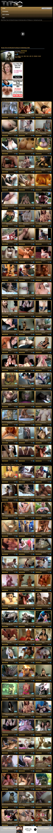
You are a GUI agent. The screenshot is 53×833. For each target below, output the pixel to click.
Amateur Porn (22, 52)
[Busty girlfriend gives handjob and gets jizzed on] (9, 120)
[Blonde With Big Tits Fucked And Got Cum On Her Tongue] (9, 174)
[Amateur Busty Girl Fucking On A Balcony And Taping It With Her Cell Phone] (43, 683)
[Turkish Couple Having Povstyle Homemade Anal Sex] (43, 809)
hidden (19, 57)
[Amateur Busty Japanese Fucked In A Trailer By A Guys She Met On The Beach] (9, 755)
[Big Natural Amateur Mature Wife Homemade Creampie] (9, 391)
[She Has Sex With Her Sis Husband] (43, 737)
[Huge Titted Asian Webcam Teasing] (26, 246)
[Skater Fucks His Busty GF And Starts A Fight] (43, 755)
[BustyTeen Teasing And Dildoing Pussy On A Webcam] (26, 502)
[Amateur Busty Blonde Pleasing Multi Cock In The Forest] (26, 538)
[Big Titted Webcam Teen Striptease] (26, 138)
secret (16, 57)
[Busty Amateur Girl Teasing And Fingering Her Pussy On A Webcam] (26, 665)
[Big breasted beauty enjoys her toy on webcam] (9, 336)
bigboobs (36, 56)
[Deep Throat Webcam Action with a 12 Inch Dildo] (26, 120)
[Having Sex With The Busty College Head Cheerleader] (43, 520)
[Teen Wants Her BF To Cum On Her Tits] (26, 737)
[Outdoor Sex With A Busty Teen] (43, 610)
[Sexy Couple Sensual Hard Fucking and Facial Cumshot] (26, 809)
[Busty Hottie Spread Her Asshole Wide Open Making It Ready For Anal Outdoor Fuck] (26, 755)
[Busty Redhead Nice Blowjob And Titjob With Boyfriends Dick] (9, 427)
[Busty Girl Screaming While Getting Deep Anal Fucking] (26, 773)
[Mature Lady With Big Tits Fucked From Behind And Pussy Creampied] (26, 683)
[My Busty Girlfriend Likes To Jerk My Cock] (43, 791)
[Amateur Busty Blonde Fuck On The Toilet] (9, 102)
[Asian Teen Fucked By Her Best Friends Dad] (9, 791)
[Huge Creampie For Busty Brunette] (9, 318)
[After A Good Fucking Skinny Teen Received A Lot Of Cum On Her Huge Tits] (43, 409)
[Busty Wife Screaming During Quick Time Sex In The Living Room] (9, 556)
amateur (19, 56)
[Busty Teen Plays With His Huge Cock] (43, 373)
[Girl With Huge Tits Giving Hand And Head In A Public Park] (9, 138)
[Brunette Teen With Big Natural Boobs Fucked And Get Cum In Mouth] (9, 502)
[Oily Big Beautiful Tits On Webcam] (9, 466)
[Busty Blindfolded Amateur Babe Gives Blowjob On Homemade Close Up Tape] (9, 192)
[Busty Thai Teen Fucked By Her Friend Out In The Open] (43, 318)
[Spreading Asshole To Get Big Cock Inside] (26, 228)
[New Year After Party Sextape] (9, 538)
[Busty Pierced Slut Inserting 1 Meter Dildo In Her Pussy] (9, 246)
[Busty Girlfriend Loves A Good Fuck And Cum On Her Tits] (9, 355)
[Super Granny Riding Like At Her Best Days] (26, 192)
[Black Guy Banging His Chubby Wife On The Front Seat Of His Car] (9, 610)
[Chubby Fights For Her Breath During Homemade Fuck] (43, 701)
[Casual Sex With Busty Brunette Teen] (43, 264)
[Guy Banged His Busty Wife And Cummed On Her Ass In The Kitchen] (26, 102)
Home (3, 8)
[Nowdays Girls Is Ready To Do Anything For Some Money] (43, 502)
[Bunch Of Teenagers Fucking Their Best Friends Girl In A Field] (9, 665)
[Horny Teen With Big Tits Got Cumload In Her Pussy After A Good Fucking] (9, 629)
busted (39, 56)
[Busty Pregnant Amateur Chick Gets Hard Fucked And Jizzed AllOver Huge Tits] (26, 409)
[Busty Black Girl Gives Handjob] (43, 592)
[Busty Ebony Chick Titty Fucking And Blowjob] (9, 592)
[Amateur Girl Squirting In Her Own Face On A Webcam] (43, 102)
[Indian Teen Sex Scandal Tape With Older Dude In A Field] (43, 773)
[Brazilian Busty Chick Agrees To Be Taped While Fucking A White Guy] (9, 210)
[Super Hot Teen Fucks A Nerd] (43, 665)
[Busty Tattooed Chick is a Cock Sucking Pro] (9, 264)
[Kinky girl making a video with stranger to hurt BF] (9, 300)
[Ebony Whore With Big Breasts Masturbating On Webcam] (9, 520)
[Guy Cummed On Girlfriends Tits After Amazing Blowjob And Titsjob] (43, 210)
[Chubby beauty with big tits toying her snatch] (26, 336)
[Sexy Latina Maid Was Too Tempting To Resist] (43, 629)
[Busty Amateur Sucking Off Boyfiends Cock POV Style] (43, 156)
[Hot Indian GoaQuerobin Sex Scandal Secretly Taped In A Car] (26, 373)
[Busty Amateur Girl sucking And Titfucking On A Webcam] (43, 538)
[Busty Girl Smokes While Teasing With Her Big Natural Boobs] (26, 210)
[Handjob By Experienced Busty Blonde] (26, 300)
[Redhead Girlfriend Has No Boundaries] (43, 282)
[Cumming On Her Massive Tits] (43, 174)
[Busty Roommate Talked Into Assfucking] (26, 574)
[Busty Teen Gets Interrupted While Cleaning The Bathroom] (9, 409)
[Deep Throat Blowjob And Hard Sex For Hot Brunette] (26, 520)
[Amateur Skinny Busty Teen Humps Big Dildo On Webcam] (43, 246)
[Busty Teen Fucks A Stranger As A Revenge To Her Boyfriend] (43, 647)
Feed (3, 17)
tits (32, 56)
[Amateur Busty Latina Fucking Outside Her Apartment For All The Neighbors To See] (26, 791)
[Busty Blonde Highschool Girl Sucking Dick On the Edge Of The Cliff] (26, 174)
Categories (5, 11)
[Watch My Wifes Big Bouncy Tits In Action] (43, 228)
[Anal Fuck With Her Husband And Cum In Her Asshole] (26, 629)
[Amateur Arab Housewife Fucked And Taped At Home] (26, 610)
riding (25, 56)
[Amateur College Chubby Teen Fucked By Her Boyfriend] (26, 556)
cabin (30, 56)
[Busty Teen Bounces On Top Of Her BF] (26, 719)
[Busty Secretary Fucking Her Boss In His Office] (26, 647)
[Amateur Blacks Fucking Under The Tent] (9, 373)
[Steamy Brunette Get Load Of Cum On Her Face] (9, 445)
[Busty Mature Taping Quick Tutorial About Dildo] (43, 336)
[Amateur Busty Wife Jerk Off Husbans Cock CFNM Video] (9, 737)
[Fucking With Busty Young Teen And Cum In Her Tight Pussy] (43, 120)
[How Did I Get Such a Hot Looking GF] (26, 445)
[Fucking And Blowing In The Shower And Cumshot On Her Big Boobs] (43, 574)
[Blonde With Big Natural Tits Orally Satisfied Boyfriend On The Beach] (43, 484)
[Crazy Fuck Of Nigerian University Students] (43, 391)
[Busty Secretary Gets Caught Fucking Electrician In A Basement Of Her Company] (9, 683)
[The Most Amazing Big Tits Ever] (9, 574)
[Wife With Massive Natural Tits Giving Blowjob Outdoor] (9, 228)
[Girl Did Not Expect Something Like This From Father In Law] (9, 484)
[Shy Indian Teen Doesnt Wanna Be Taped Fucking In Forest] (43, 427)
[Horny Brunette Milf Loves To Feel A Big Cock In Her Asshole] (9, 773)
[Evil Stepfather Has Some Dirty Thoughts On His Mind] (43, 355)
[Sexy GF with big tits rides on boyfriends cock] (26, 156)
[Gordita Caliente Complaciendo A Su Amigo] (26, 391)
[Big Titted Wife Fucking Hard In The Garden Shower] (26, 427)
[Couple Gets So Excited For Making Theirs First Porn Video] (43, 719)
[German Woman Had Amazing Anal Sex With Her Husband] (9, 809)
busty (27, 56)
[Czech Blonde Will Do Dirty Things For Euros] (26, 355)
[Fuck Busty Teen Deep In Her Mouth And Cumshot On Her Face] (9, 156)
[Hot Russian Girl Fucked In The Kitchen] (43, 445)
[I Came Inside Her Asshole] (43, 300)
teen (22, 56)
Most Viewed (5, 14)
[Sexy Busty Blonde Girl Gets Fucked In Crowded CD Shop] (26, 264)
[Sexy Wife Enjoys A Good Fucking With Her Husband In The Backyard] (43, 192)
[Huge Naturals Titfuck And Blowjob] (43, 138)
